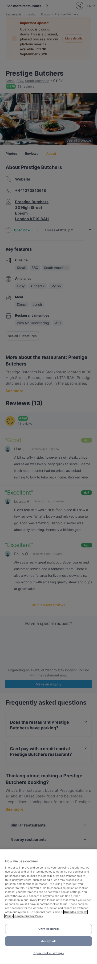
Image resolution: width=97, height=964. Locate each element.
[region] (48, 906)
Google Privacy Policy (28, 916)
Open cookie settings (48, 953)
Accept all (48, 941)
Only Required (48, 928)
